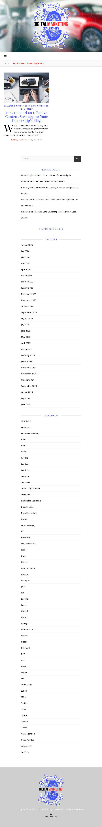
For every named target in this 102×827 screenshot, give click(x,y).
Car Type (25, 476)
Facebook (25, 537)
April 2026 (25, 269)
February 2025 (28, 355)
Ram (23, 660)
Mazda (24, 635)
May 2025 (25, 337)
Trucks (24, 727)
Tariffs (24, 703)
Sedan (24, 672)
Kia (22, 592)
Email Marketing (28, 525)
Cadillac (24, 457)
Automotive (26, 427)
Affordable (26, 421)
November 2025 (28, 300)
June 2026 (25, 257)
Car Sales (25, 464)
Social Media (26, 109)
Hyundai (25, 574)
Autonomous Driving (30, 433)
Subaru (24, 690)
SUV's (23, 697)
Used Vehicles (27, 739)
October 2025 (27, 306)
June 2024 (25, 404)
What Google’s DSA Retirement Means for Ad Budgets (46, 175)
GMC (23, 556)
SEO (23, 678)
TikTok (24, 715)
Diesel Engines (28, 506)
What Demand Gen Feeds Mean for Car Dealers (43, 181)
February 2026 (28, 281)
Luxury (24, 623)
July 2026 (25, 251)
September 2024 (29, 386)
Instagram (26, 580)
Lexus (24, 605)
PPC (23, 654)
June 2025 (25, 330)
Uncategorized (28, 733)
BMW (23, 439)
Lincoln (24, 617)
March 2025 (26, 349)
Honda (24, 562)
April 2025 (25, 343)
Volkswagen (26, 746)
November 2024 (28, 373)
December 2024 (28, 367)
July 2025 (25, 324)
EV (22, 531)
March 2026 (26, 275)
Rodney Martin (18, 139)
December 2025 (28, 294)
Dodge (24, 519)
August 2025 (27, 318)
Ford (23, 549)
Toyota (24, 721)
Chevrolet (25, 482)
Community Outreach (30, 488)
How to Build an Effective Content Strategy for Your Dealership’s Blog (26, 116)
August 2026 (27, 245)
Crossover (26, 494)
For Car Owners (28, 543)
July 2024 (25, 398)
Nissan (24, 641)
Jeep (23, 586)
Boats (24, 445)
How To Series (28, 568)
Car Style (25, 470)
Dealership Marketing (15, 106)
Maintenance (27, 629)
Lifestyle (25, 611)
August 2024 (27, 392)
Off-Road (25, 648)
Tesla (23, 709)
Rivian (23, 666)
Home (6, 63)
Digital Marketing (38, 106)
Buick (23, 451)
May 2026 (25, 263)
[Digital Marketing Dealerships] (51, 25)
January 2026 (27, 287)
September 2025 (29, 312)
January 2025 (27, 361)
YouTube (25, 752)
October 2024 (27, 379)
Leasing (24, 598)
